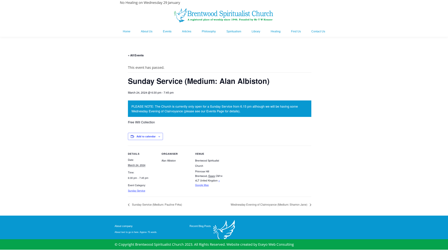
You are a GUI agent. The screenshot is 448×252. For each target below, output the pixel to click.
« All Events (136, 55)
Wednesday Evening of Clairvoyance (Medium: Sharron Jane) (269, 204)
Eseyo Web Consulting (276, 244)
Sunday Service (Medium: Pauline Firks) (156, 204)
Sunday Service (136, 190)
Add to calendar (146, 136)
